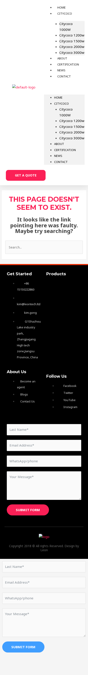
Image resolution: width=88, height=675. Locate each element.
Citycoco (64, 13)
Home (58, 97)
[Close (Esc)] (66, 663)
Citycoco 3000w (71, 52)
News (58, 156)
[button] (64, 87)
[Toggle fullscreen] (28, 663)
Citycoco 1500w (71, 41)
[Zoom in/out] (9, 663)
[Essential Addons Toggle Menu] (56, 286)
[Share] (47, 663)
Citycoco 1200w (71, 35)
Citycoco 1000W (66, 26)
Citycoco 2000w (71, 46)
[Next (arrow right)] (28, 671)
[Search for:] (44, 247)
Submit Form (28, 510)
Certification (65, 150)
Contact (64, 76)
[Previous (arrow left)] (9, 671)
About (59, 144)
